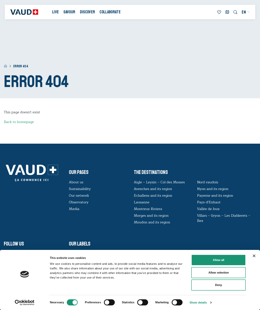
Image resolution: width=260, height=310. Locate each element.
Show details (198, 302)
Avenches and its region (153, 189)
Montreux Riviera (148, 209)
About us (76, 182)
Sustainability (80, 189)
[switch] (105, 302)
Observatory (79, 202)
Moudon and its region (152, 222)
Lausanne (141, 202)
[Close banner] (254, 255)
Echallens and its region (153, 195)
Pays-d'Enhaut (209, 202)
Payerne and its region (215, 195)
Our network (79, 195)
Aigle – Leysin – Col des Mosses (159, 182)
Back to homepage (19, 122)
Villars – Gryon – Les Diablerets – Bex (223, 218)
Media (74, 209)
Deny (218, 285)
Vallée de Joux (208, 209)
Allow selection (218, 272)
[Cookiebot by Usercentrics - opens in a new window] (24, 302)
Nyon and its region (212, 189)
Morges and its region (152, 215)
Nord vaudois (207, 182)
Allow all (218, 260)
